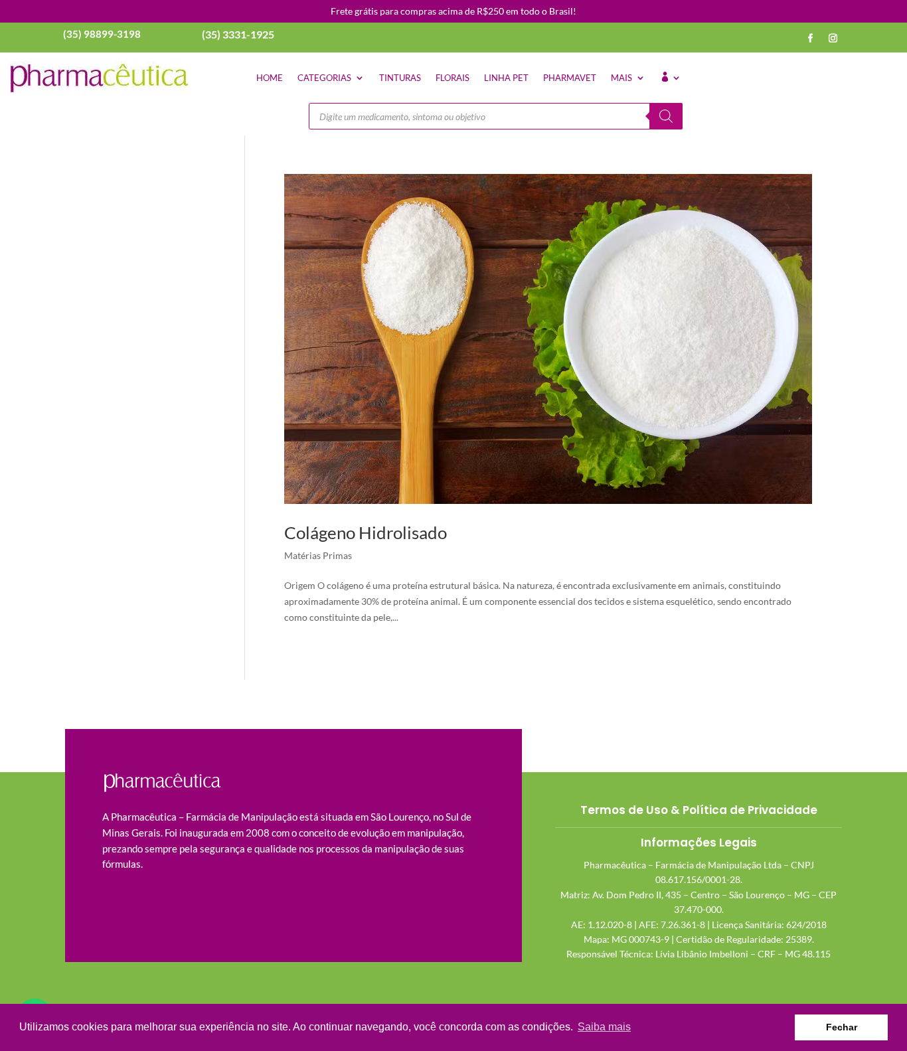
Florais (452, 77)
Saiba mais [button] (604, 1026)
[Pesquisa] (666, 116)
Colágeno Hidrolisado (365, 532)
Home (269, 77)
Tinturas (400, 77)
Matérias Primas (318, 555)
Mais (621, 77)
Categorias (324, 77)
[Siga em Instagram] (833, 38)
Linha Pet (506, 77)
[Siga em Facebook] (810, 38)
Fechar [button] (841, 1027)
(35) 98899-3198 (102, 34)
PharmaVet (569, 77)
